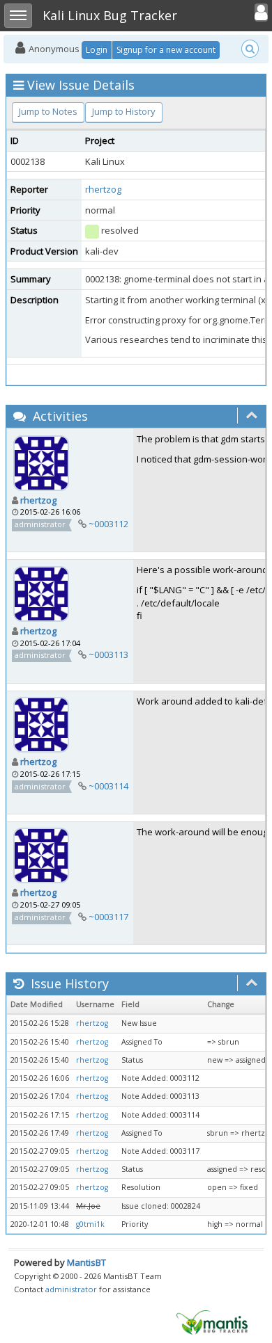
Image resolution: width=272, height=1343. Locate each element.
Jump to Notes (48, 111)
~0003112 (108, 523)
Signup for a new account (166, 50)
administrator (71, 1289)
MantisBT (86, 1262)
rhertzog (103, 189)
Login (96, 50)
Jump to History (124, 111)
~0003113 (108, 654)
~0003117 (108, 916)
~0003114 (108, 786)
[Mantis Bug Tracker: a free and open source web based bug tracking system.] (212, 1321)
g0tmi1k (90, 1224)
